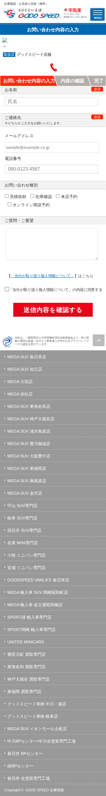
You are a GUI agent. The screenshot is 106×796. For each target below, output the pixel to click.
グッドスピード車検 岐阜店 (32, 716)
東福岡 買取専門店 (24, 691)
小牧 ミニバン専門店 (26, 555)
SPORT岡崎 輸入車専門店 (31, 629)
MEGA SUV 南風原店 (26, 480)
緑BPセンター (20, 766)
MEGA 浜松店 (20, 394)
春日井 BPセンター (25, 753)
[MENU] (98, 12)
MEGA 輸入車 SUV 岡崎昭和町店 (37, 592)
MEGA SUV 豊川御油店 (28, 443)
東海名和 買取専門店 (26, 666)
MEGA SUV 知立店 (24, 369)
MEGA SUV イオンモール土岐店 (37, 728)
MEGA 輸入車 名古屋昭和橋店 (35, 604)
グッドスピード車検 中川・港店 (36, 704)
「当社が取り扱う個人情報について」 (42, 276)
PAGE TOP (99, 340)
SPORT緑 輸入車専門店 (29, 617)
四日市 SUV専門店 (24, 530)
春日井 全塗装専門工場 (28, 778)
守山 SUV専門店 (22, 505)
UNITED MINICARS (25, 642)
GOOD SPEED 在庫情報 (44, 790)
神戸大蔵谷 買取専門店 (28, 679)
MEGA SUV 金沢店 (24, 493)
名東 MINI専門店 (22, 542)
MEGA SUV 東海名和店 (28, 406)
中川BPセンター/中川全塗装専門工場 (41, 741)
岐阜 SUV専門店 (22, 518)
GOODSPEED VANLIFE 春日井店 (38, 580)
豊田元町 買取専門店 (26, 654)
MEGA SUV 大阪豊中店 (28, 456)
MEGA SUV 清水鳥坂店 (28, 431)
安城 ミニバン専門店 (26, 567)
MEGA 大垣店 (20, 381)
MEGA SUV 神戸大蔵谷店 (30, 418)
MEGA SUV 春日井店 (26, 356)
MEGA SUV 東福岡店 (26, 468)
